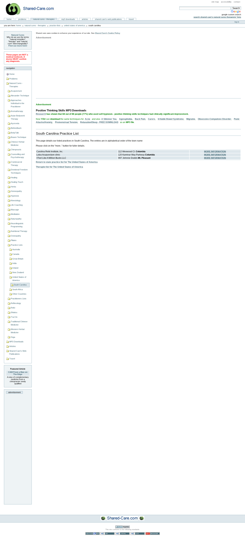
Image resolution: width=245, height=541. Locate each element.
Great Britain (17, 259)
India (14, 263)
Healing (14, 177)
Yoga (13, 337)
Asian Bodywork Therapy (18, 117)
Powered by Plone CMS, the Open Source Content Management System (122, 527)
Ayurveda (15, 123)
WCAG (107, 533)
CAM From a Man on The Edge (17, 373)
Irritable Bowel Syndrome (171, 119)
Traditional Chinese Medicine (19, 323)
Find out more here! (17, 46)
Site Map (215, 2)
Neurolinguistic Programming (17, 225)
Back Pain (140, 119)
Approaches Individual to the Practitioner (17, 103)
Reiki (13, 308)
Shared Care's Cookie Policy (107, 33)
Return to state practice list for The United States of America (67, 162)
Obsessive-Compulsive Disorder (214, 119)
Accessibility (226, 2)
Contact (237, 2)
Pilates (14, 240)
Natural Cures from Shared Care (32, 9)
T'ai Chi (14, 317)
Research (41, 114)
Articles (85, 19)
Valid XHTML (122, 533)
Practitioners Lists (18, 298)
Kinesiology (16, 200)
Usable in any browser (152, 533)
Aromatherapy (17, 111)
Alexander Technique (20, 96)
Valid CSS (137, 533)
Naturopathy (16, 219)
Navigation (10, 68)
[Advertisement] (18, 448)
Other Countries (19, 294)
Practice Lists (55, 25)
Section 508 (92, 533)
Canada (15, 254)
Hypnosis (15, 196)
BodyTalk (15, 133)
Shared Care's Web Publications (108, 19)
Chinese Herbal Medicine (17, 143)
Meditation (15, 214)
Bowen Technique (18, 137)
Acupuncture (16, 91)
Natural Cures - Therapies (44, 19)
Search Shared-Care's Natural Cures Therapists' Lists (217, 17)
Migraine (190, 119)
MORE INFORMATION (215, 151)
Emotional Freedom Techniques (19, 171)
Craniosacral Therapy (16, 163)
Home (9, 19)
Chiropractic (16, 149)
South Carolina (20, 285)
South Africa (17, 289)
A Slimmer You (108, 119)
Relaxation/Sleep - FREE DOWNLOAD (99, 122)
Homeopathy (16, 191)
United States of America (74, 25)
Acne (87, 119)
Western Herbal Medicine (17, 331)
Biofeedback (16, 128)
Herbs (13, 187)
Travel (131, 19)
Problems (22, 19)
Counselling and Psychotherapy (18, 156)
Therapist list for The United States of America (59, 167)
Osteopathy (16, 236)
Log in (237, 22)
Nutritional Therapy (19, 231)
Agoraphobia (125, 119)
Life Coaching (17, 205)
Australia (16, 249)
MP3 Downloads (68, 19)
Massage (15, 210)
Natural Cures (17, 35)
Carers (151, 119)
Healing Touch (17, 182)
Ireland (15, 268)
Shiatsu (14, 312)
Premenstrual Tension (66, 122)
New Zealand (18, 272)
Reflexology (16, 303)
